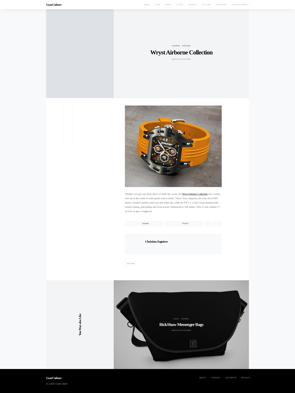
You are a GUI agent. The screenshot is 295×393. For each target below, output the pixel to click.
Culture (206, 5)
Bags (176, 319)
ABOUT (202, 378)
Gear (157, 5)
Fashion (192, 5)
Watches (186, 46)
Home (147, 5)
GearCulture (53, 4)
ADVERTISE (230, 378)
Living (179, 5)
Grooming (221, 5)
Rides (168, 5)
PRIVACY (245, 378)
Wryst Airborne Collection (195, 194)
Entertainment (240, 5)
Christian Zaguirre (181, 59)
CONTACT (215, 378)
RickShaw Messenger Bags (181, 324)
